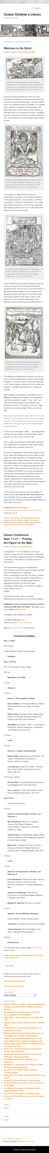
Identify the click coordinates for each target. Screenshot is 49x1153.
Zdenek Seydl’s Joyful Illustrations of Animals (22, 1012)
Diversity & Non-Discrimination (24, 1149)
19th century (15, 518)
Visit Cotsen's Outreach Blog (14, 986)
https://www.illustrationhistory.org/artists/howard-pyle (23, 510)
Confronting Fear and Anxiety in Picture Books (22, 1080)
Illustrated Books (17, 520)
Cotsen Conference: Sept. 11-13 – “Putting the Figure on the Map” (18, 538)
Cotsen (6, 957)
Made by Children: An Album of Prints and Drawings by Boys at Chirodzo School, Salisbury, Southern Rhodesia (24, 1007)
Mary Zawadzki (29, 52)
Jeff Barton (28, 546)
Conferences (38, 955)
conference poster (16, 628)
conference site (20, 609)
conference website (24, 622)
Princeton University (38, 1133)
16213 (40, 89)
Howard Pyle (20, 524)
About (6, 1108)
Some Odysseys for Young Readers (17, 1015)
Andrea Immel (37, 947)
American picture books (32, 522)
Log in (6, 1119)
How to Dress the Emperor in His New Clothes (21, 1093)
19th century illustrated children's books (21, 521)
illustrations (14, 957)
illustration (30, 524)
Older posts (9, 965)
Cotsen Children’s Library (22, 14)
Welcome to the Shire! (18, 48)
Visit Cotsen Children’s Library (15, 981)
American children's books (30, 518)
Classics (7, 520)
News (13, 955)
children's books (10, 524)
